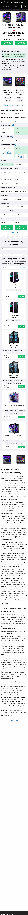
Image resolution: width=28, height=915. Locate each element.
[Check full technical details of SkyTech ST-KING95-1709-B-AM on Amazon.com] (20, 81)
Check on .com (7, 43)
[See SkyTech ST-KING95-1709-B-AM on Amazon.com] (21, 17)
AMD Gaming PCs (18, 10)
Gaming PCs (14, 2)
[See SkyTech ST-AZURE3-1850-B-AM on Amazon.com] (7, 17)
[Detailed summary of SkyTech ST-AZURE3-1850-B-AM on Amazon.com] (7, 459)
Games (21, 2)
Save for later (14, 233)
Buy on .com (7, 227)
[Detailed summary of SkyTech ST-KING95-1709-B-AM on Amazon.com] (21, 459)
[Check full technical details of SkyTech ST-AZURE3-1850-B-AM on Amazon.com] (7, 81)
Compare (21, 296)
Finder (11, 10)
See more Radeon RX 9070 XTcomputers (21, 156)
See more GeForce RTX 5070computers (7, 152)
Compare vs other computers (8, 104)
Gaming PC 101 (5, 10)
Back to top (14, 721)
